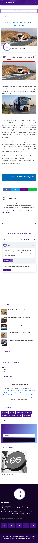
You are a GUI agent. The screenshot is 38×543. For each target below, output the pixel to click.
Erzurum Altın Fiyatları (9, 395)
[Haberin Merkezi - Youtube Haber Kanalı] (33, 525)
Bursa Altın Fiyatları (17, 392)
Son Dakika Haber (11, 210)
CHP (13, 412)
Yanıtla (6, 260)
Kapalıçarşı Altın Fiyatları (23, 395)
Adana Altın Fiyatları (11, 390)
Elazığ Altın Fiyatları (28, 392)
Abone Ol (19, 440)
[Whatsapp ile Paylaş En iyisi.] (32, 189)
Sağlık (5, 415)
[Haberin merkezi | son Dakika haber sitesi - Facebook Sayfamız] (4, 525)
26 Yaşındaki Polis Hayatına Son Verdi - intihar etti (21, 340)
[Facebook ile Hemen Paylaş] (7, 189)
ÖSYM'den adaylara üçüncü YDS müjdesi (19, 332)
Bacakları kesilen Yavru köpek (15, 325)
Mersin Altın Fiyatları (17, 397)
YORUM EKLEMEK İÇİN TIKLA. (27, 239)
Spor (20, 415)
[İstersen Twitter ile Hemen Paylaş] (15, 189)
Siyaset (13, 415)
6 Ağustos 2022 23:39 (28, 245)
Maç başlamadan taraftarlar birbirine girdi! (19, 317)
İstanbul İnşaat (5, 212)
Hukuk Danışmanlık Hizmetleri (25, 210)
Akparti (6, 412)
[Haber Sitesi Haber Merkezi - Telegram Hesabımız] (19, 525)
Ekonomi (20, 412)
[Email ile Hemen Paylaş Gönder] (24, 189)
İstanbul (28, 415)
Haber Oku (4, 513)
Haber (10, 513)
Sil (12, 260)
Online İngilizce (21, 513)
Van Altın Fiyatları (30, 397)
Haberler (29, 412)
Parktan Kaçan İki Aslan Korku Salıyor (18, 310)
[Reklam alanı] (19, 11)
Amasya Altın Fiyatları (24, 390)
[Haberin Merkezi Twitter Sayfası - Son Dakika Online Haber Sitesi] (11, 525)
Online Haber (12, 198)
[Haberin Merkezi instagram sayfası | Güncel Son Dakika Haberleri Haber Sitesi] (26, 525)
